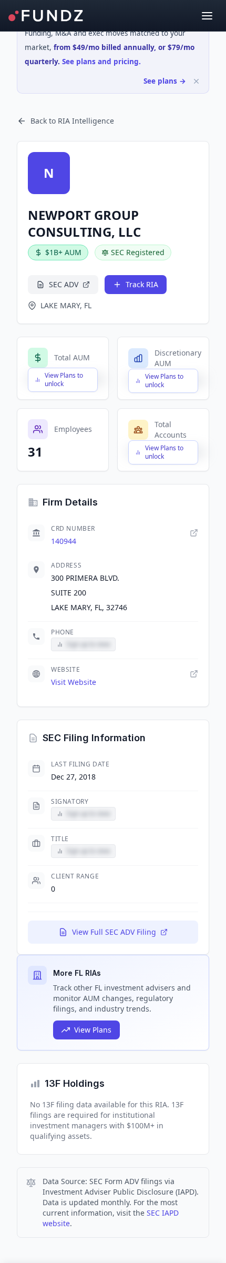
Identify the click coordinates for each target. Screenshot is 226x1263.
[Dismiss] (196, 81)
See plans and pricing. (101, 61)
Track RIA (142, 284)
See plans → (164, 81)
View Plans (92, 1030)
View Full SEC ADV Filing (114, 932)
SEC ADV (63, 284)
